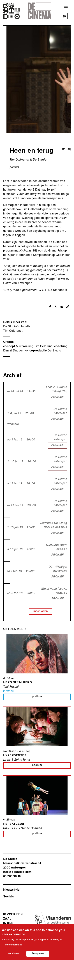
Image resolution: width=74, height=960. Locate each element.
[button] (68, 307)
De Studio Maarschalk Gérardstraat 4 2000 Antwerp (22, 863)
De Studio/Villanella (17, 326)
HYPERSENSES (14, 755)
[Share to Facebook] (50, 307)
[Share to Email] (62, 307)
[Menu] (64, 6)
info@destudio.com (17, 872)
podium (14, 167)
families (8, 691)
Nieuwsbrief (11, 890)
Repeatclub (13, 824)
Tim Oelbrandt (12, 331)
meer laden (40, 611)
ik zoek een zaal (13, 916)
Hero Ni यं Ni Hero (17, 682)
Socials (8, 896)
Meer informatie (13, 945)
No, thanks (13, 954)
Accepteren (38, 954)
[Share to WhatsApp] (56, 307)
